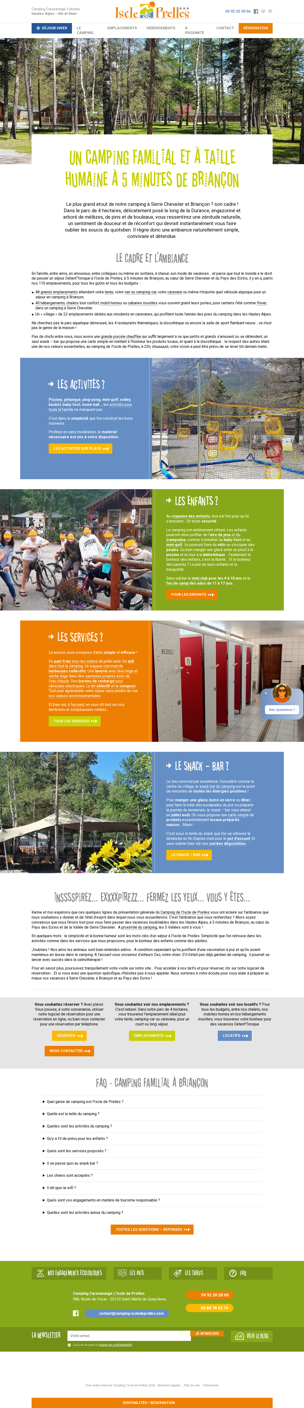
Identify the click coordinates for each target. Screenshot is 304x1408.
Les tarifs (194, 1273)
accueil (78, 704)
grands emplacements (59, 292)
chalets (72, 303)
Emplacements (122, 28)
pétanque (72, 399)
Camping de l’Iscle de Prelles (185, 912)
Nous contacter (66, 1051)
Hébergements (161, 28)
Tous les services (71, 721)
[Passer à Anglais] (270, 11)
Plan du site (192, 1385)
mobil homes (111, 303)
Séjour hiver (54, 28)
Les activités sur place (77, 448)
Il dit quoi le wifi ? (61, 1188)
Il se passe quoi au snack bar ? (72, 1163)
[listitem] (152, 1102)
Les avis (136, 1273)
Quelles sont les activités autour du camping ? (85, 1212)
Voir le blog (257, 1336)
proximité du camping (139, 927)
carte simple (238, 814)
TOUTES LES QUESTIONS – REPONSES (149, 1229)
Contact (225, 28)
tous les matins (76, 661)
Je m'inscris (207, 1333)
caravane (174, 292)
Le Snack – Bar (185, 855)
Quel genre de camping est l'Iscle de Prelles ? (85, 1101)
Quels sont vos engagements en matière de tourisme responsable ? (103, 1200)
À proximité (194, 30)
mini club (200, 578)
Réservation (255, 28)
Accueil (44, 128)
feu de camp (177, 583)
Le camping (85, 30)
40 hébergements (50, 303)
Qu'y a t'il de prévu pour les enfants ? (77, 1138)
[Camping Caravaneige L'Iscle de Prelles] (152, 10)
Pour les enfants (188, 594)
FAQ (243, 1273)
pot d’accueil (238, 838)
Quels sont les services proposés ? (76, 1151)
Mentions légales (169, 1385)
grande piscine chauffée (121, 336)
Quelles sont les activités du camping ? (79, 1126)
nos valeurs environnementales (74, 696)
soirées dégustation (227, 843)
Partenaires (211, 1385)
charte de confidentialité (115, 1344)
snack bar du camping (217, 786)
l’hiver (261, 303)
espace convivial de (86, 668)
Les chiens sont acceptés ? (70, 1175)
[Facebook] (256, 11)
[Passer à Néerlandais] (263, 11)
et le (113, 686)
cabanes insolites (142, 303)
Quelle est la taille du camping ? (73, 1114)
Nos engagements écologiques (75, 1273)
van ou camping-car (140, 292)
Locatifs (231, 1036)
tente (109, 292)
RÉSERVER (66, 1036)
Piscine (55, 399)
